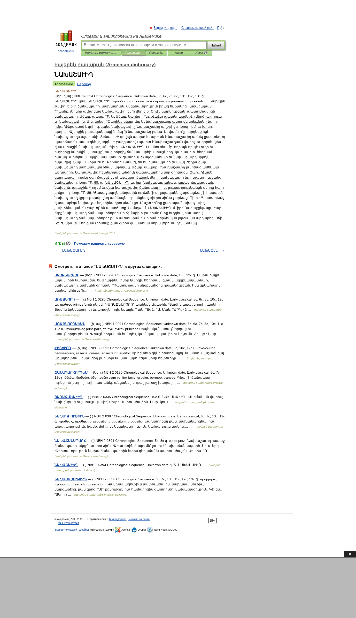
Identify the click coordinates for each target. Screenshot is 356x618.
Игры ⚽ (201, 52)
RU (219, 28)
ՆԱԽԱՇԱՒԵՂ (73, 250)
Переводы (156, 52)
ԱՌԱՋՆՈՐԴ (64, 299)
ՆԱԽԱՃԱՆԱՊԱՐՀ (70, 441)
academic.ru (66, 51)
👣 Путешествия (68, 522)
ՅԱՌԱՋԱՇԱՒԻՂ (68, 397)
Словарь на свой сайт (197, 28)
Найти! (215, 45)
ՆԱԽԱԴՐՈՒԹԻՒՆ (69, 416)
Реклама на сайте (139, 519)
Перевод (84, 84)
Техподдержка (117, 519)
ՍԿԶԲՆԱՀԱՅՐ (66, 275)
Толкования (133, 52)
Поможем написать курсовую (99, 243)
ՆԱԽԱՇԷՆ (209, 250)
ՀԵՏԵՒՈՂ (62, 348)
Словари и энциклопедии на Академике (121, 36)
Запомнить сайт (165, 28)
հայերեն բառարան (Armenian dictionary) (101, 52)
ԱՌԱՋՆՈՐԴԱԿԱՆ (69, 324)
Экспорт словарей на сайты (71, 529)
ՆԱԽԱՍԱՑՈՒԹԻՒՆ (70, 479)
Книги (179, 52)
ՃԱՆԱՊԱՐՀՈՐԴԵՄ (71, 372)
